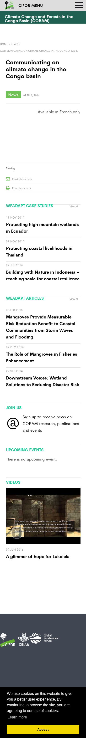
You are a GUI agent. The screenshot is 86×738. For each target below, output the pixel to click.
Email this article (22, 179)
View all (74, 206)
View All (73, 447)
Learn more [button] (17, 717)
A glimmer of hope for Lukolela (38, 556)
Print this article (21, 188)
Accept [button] (43, 729)
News (14, 44)
